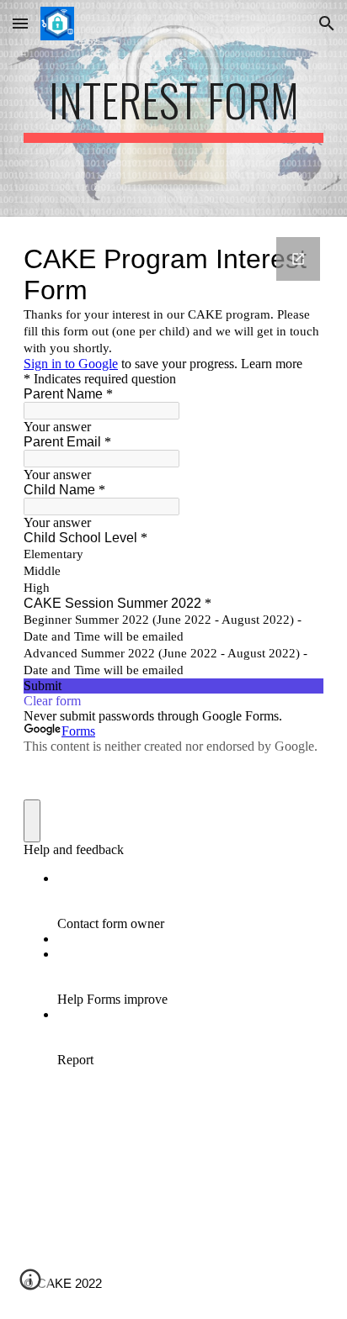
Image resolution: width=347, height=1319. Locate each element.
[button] (20, 23)
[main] (173, 108)
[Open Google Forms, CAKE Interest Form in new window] (298, 259)
